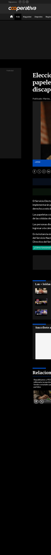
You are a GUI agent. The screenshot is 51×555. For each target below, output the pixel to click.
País (18, 17)
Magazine (27, 17)
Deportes (38, 17)
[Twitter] (23, 2)
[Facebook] (20, 2)
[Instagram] (27, 2)
